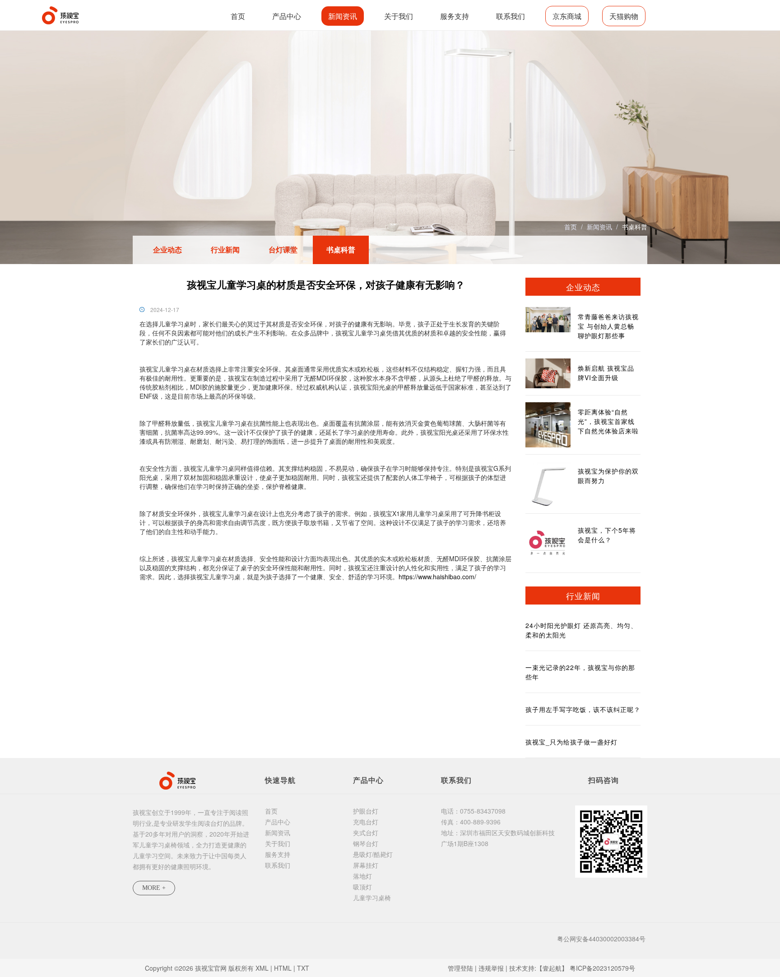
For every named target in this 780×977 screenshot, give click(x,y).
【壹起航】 (552, 967)
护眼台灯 (365, 810)
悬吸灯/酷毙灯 (373, 854)
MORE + (154, 887)
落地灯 (362, 875)
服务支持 (454, 16)
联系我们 (510, 16)
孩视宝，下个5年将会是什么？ (607, 535)
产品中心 (286, 16)
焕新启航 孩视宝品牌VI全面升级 (606, 372)
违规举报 (491, 967)
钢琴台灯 (365, 843)
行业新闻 (225, 249)
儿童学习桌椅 (372, 897)
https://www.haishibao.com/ (437, 576)
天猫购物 (623, 16)
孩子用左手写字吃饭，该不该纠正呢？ (583, 709)
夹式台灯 (365, 832)
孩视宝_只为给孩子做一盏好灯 (571, 741)
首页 (238, 16)
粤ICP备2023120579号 (602, 967)
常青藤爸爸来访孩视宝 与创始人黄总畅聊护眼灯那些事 (608, 326)
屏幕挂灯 (365, 865)
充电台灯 (365, 821)
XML (262, 967)
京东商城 (566, 16)
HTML (283, 967)
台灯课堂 (283, 249)
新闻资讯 (342, 16)
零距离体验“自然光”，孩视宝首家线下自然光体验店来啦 (608, 421)
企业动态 (167, 249)
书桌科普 (634, 226)
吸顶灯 (362, 886)
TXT (303, 967)
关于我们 (398, 16)
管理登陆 (460, 967)
